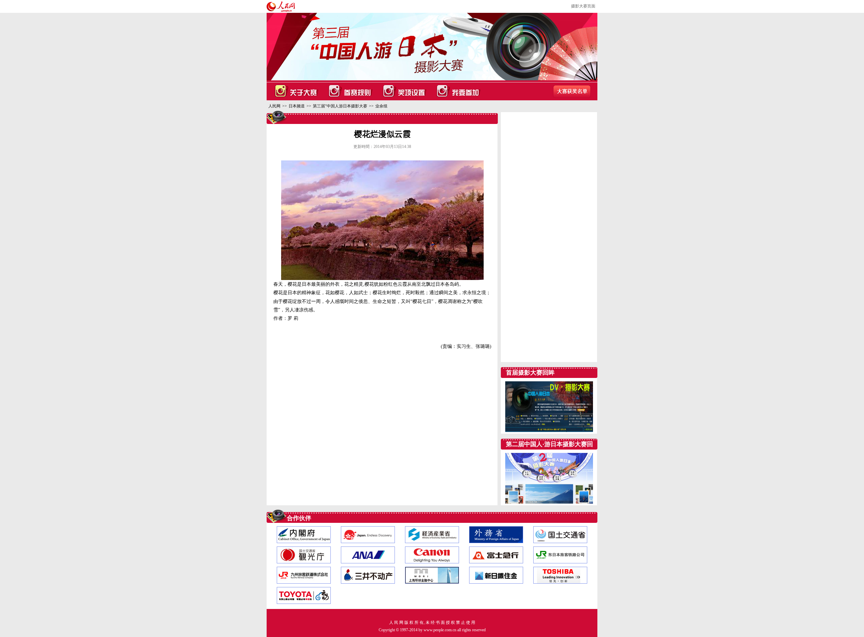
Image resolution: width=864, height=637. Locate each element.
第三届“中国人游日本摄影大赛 (340, 106)
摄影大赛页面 (583, 6)
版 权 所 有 (414, 622)
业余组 (381, 106)
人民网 (274, 106)
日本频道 (297, 106)
